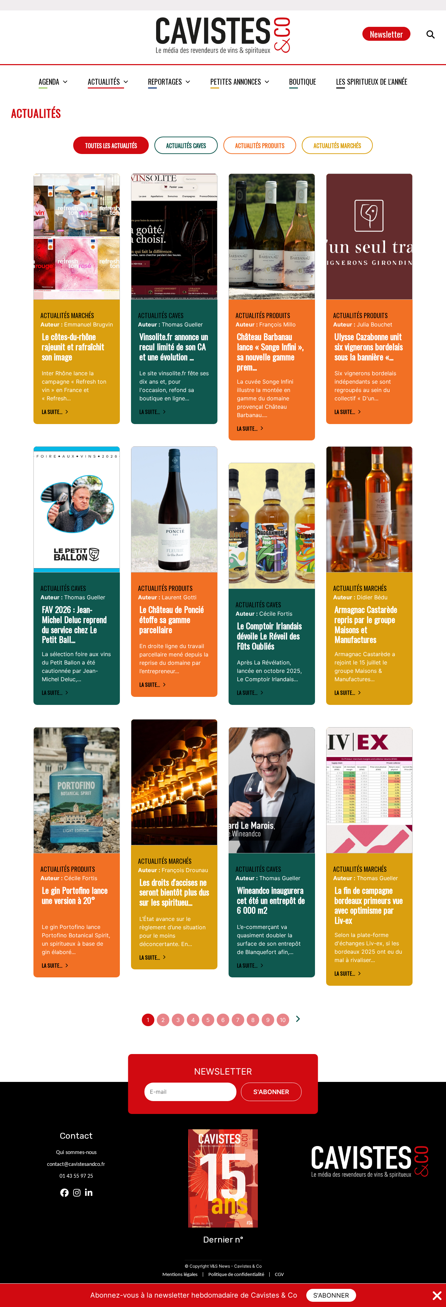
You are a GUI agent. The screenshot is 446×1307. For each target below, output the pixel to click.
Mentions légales (180, 1274)
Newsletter (386, 34)
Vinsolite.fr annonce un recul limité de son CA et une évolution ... (173, 346)
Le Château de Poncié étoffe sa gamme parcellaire (171, 619)
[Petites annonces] (239, 81)
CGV (279, 1274)
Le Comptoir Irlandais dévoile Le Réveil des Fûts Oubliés (269, 635)
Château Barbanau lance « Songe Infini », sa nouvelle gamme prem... (270, 351)
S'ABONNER (331, 1295)
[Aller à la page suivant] (298, 1020)
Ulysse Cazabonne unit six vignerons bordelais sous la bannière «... (368, 346)
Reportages (165, 81)
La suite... (52, 411)
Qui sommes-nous (76, 1152)
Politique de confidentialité (236, 1274)
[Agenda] (53, 81)
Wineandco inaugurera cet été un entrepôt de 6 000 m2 (271, 900)
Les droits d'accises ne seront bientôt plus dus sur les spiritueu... (174, 892)
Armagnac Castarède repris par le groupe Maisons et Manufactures (365, 624)
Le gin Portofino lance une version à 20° (75, 895)
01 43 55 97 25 (76, 1176)
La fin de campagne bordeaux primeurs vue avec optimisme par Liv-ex (368, 905)
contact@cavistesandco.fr (76, 1164)
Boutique (302, 81)
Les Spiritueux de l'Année (371, 81)
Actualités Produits (259, 145)
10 (283, 1019)
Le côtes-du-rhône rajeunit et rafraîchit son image (73, 346)
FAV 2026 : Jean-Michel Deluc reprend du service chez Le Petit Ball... (74, 624)
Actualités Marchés (337, 145)
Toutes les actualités (111, 145)
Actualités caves (186, 145)
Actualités (104, 81)
